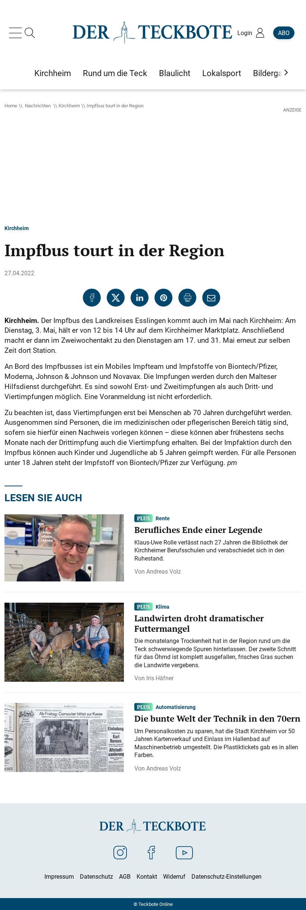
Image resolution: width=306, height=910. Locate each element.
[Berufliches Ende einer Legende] (64, 547)
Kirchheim (69, 105)
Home (10, 105)
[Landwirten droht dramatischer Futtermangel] (64, 642)
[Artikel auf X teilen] (116, 298)
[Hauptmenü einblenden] (17, 33)
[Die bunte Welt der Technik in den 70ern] (64, 737)
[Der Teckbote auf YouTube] (184, 852)
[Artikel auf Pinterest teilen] (163, 298)
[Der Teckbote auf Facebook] (151, 852)
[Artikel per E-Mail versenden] (211, 298)
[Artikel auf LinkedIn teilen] (140, 298)
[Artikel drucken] (187, 298)
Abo (284, 33)
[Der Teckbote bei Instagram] (120, 852)
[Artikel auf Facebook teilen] (92, 298)
